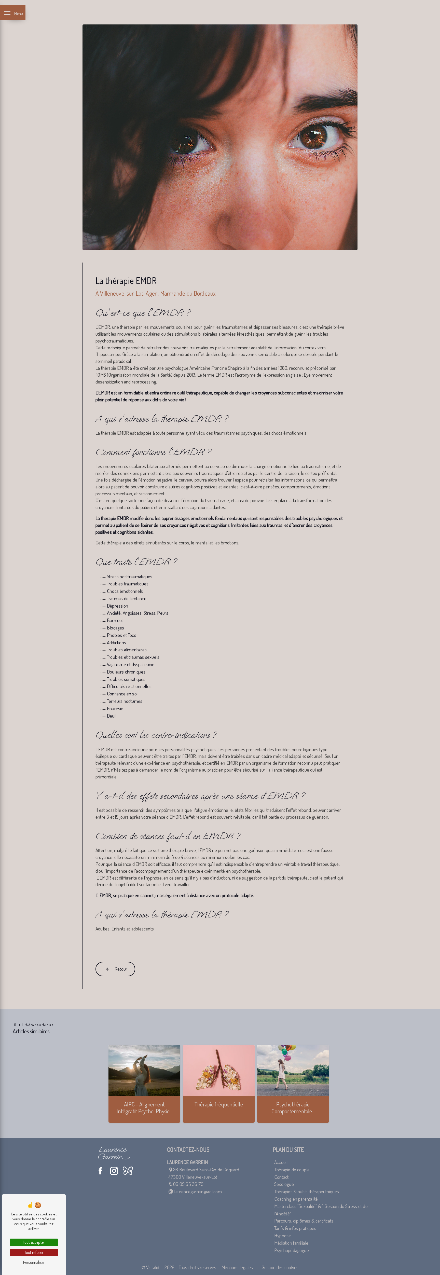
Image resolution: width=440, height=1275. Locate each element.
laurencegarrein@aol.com (197, 1191)
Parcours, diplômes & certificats (303, 1220)
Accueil (280, 1162)
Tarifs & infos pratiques (295, 1228)
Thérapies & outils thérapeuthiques (306, 1191)
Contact (281, 1177)
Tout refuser (34, 1252)
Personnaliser (34, 1262)
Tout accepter (34, 1242)
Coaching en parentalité (296, 1199)
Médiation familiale (291, 1243)
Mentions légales (237, 1267)
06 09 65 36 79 (188, 1184)
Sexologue (284, 1184)
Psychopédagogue (291, 1250)
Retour (121, 969)
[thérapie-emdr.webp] (220, 137)
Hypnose (282, 1235)
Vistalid (153, 1267)
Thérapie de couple (292, 1169)
